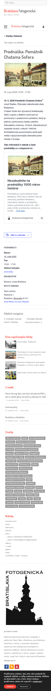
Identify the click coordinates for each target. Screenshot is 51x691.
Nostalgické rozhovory (15, 480)
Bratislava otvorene (14, 446)
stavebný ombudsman (15, 495)
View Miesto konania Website (16, 301)
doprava (9, 453)
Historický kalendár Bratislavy (30, 461)
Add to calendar (18, 235)
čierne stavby (11, 506)
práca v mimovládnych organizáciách (22, 540)
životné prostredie (27, 506)
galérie (7, 549)
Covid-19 (9, 449)
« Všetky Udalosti (13, 35)
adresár (8, 531)
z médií (8, 546)
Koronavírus (25, 465)
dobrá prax (9, 527)
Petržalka (30, 487)
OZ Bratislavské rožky (15, 483)
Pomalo (9, 491)
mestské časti (10, 521)
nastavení (37, 681)
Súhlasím (10, 686)
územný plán (37, 502)
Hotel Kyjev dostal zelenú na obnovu (31, 373)
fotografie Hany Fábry (14, 457)
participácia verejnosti (15, 487)
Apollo (24, 438)
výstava (9, 502)
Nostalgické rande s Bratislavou (18, 476)
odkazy (8, 543)
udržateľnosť (11, 499)
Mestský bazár (25, 468)
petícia (39, 487)
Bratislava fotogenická (26, 442)
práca (7, 534)
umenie (22, 499)
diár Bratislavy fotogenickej (26, 449)
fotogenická (19, 10)
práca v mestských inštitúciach (19, 537)
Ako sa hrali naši (13, 438)
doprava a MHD (21, 453)
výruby (37, 499)
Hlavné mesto (11, 465)
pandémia (30, 483)
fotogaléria (34, 453)
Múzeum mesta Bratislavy (16, 472)
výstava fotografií (22, 502)
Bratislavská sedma (32, 446)
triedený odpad (32, 495)
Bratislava (10, 442)
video (29, 499)
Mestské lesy (11, 468)
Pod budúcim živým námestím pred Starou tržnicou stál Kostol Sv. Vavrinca (31, 355)
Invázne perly (11, 407)
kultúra (35, 465)
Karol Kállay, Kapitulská (26, 342)
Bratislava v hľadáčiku (15, 417)
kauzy (7, 524)
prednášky (8, 271)
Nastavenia (24, 686)
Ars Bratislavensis (37, 438)
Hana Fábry (25, 400)
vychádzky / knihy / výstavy (16, 556)
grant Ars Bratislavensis (35, 457)
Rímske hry (39, 491)
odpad (29, 480)
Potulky (18, 491)
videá (7, 553)
